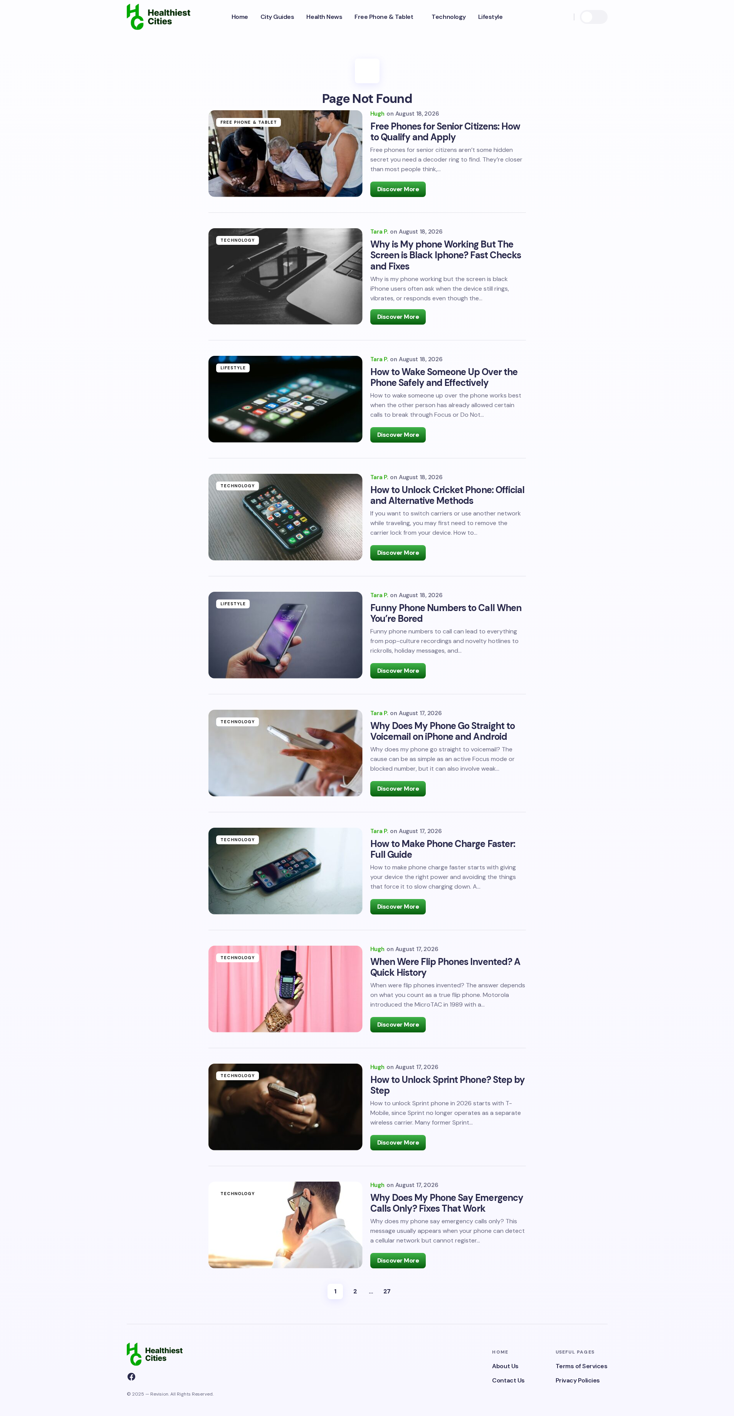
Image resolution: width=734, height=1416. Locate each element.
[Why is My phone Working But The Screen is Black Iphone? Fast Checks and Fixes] (285, 276)
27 (387, 1291)
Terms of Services (582, 1366)
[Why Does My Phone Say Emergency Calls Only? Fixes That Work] (285, 1225)
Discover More (398, 189)
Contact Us (508, 1380)
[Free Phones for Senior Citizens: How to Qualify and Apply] (285, 153)
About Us (505, 1366)
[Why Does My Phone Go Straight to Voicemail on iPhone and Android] (285, 753)
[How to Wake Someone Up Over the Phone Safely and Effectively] (285, 399)
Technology (237, 240)
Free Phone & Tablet (248, 122)
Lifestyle (233, 367)
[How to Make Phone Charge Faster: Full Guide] (285, 871)
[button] (564, 17)
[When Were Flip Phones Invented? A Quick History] (285, 989)
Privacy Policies (578, 1380)
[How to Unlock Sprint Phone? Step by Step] (285, 1107)
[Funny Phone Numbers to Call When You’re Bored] (285, 635)
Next (403, 1291)
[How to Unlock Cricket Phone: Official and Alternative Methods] (285, 517)
